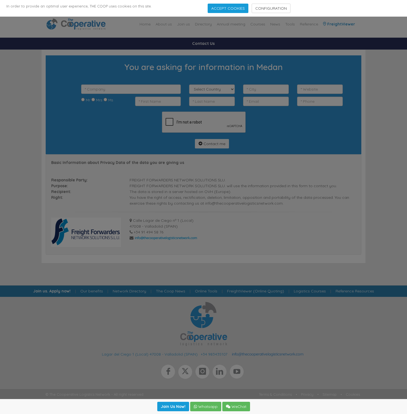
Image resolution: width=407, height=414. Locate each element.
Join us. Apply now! (52, 291)
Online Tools (206, 291)
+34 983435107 (214, 354)
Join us (183, 24)
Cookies (353, 394)
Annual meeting (231, 24)
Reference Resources (355, 291)
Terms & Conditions (275, 394)
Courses (257, 24)
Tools (290, 24)
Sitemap (330, 394)
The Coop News (170, 291)
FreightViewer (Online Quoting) (255, 291)
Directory (203, 24)
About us (164, 24)
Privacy (307, 394)
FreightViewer (340, 24)
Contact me (213, 143)
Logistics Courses (310, 291)
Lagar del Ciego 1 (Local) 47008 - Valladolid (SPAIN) (150, 354)
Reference (309, 24)
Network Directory (129, 291)
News (275, 24)
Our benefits (91, 291)
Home (145, 24)
